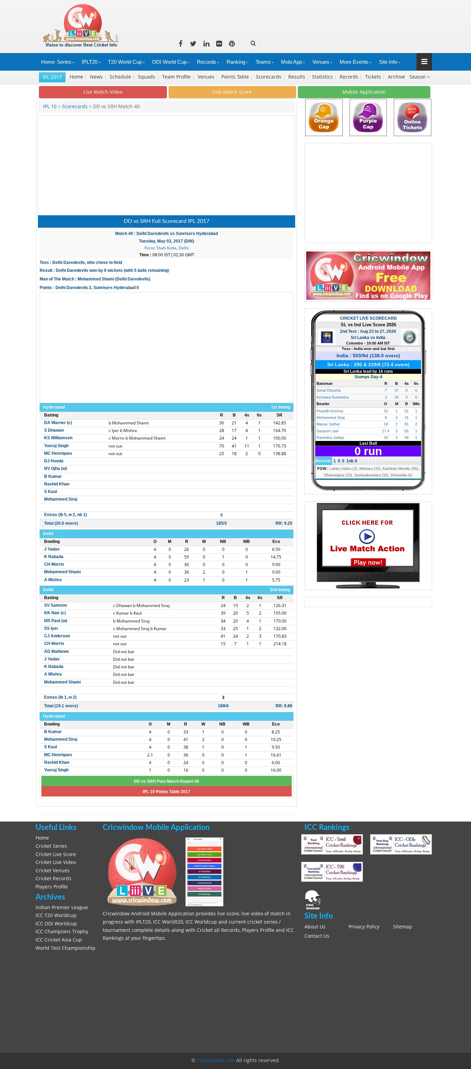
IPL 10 (50, 106)
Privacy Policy (364, 927)
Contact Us (316, 936)
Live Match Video (102, 92)
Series (64, 62)
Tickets (373, 77)
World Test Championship (66, 948)
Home (48, 62)
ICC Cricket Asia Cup (59, 940)
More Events (354, 62)
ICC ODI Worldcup (56, 924)
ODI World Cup (169, 62)
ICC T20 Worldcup (56, 915)
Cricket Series (51, 846)
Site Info (388, 62)
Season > (419, 77)
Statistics (323, 77)
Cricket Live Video (56, 862)
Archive (397, 77)
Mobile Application (364, 92)
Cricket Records (53, 878)
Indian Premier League (62, 907)
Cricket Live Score (56, 854)
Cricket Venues (53, 870)
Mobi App (291, 62)
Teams (263, 62)
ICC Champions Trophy (62, 931)
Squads (147, 77)
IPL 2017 (52, 77)
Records (206, 62)
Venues (320, 62)
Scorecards (269, 77)
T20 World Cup (125, 62)
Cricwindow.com (216, 1060)
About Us (314, 927)
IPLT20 (90, 62)
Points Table (235, 77)
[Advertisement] (306, 15)
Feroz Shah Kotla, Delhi (166, 248)
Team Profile (177, 77)
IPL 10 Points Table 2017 (166, 791)
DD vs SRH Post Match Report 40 (166, 781)
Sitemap (402, 927)
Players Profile (52, 887)
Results (297, 77)
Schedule (121, 77)
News (97, 77)
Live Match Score (232, 92)
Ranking (236, 62)
